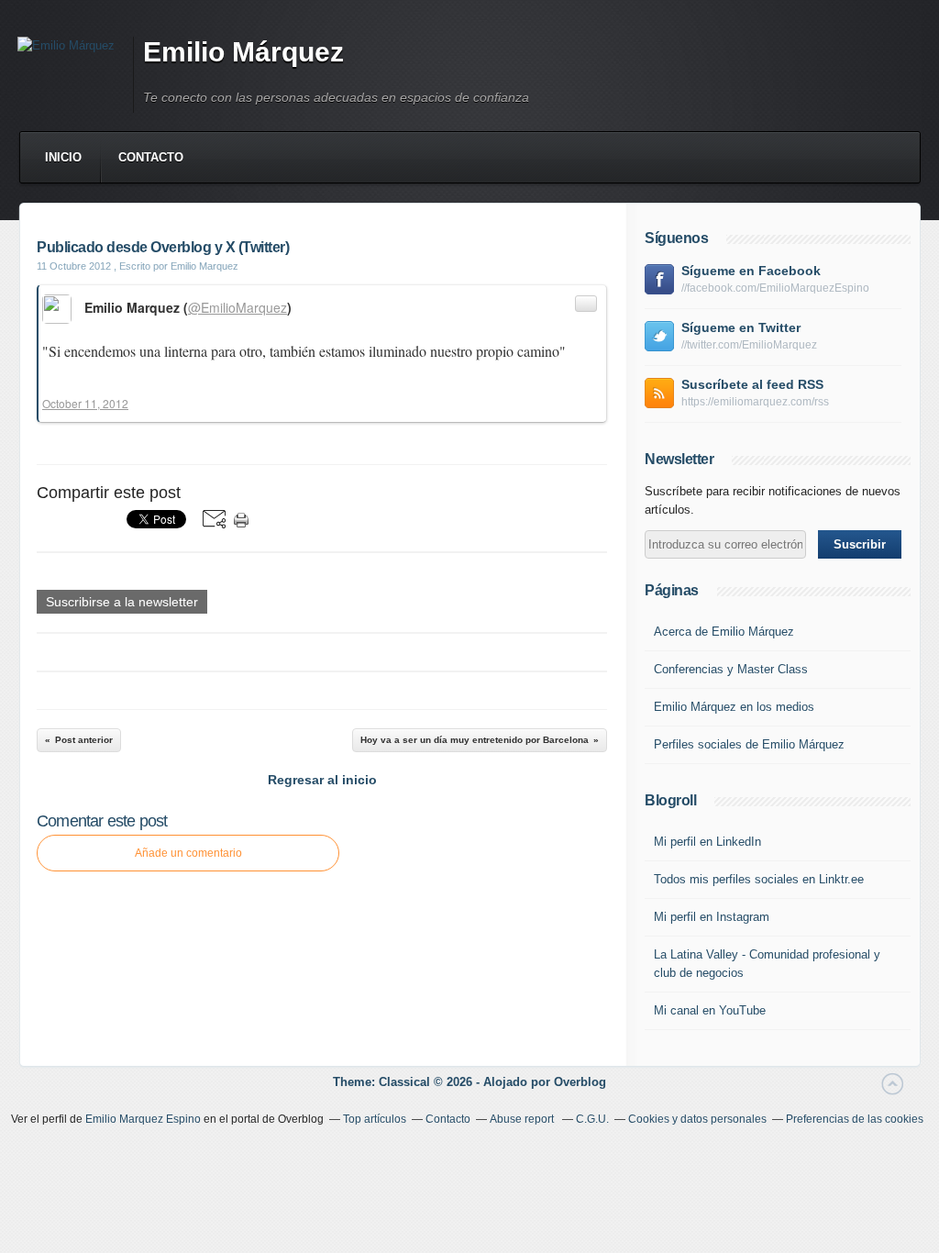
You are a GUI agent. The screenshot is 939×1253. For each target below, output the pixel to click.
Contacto (150, 157)
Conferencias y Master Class (731, 669)
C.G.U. (592, 1119)
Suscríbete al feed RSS (752, 384)
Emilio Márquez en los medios (734, 707)
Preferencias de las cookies (854, 1119)
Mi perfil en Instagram (711, 917)
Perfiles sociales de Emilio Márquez (749, 744)
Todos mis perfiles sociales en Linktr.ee (759, 879)
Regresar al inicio (322, 779)
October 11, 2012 (85, 403)
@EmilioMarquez (237, 307)
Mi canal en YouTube (710, 1010)
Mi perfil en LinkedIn (707, 841)
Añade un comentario (188, 853)
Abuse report (523, 1119)
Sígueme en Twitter (741, 327)
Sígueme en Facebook (751, 270)
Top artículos (374, 1119)
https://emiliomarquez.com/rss (755, 401)
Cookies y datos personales (697, 1119)
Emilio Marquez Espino (143, 1119)
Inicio (63, 157)
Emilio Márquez (243, 52)
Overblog (580, 1082)
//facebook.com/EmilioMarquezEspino (775, 288)
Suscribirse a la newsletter (122, 601)
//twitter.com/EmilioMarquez (749, 344)
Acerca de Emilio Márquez (724, 631)
